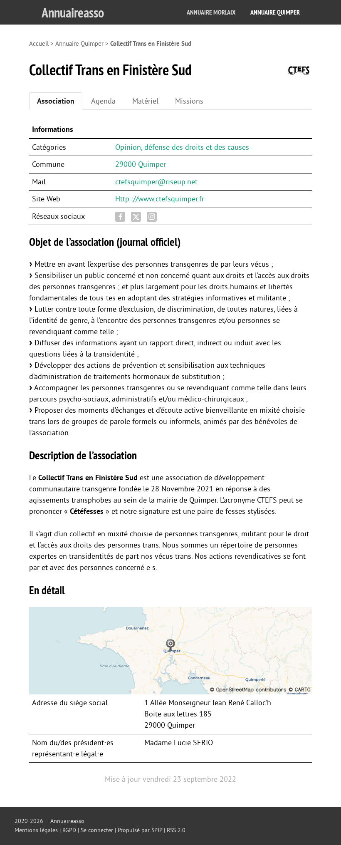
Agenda (103, 101)
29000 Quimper (140, 164)
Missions (189, 101)
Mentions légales (36, 830)
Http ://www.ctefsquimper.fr (159, 199)
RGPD (69, 830)
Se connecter (97, 830)
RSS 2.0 (176, 830)
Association (55, 101)
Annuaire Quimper (275, 12)
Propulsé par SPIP (140, 830)
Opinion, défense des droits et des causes (182, 147)
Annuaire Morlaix (211, 12)
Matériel (145, 101)
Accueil (39, 43)
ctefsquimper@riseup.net (156, 182)
